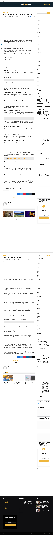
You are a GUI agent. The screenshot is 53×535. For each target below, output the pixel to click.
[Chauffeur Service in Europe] (19, 269)
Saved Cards (6, 509)
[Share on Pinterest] (33, 16)
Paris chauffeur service (9, 301)
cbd (44, 101)
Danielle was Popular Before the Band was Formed (12, 59)
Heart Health (39, 53)
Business (12, 1)
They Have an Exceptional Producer (10, 62)
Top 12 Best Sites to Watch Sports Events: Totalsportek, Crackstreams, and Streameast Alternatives (19, 219)
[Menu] (3, 1)
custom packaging (40, 105)
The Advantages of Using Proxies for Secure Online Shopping (29, 382)
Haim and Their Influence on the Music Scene (27, 361)
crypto (38, 102)
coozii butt (6, 16)
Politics (38, 70)
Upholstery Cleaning (40, 119)
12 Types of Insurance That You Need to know (45, 140)
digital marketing (47, 349)
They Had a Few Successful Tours (10, 61)
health (46, 111)
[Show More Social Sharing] (34, 16)
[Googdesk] (26, 4)
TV (37, 86)
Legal (38, 57)
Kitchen (38, 358)
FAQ (5, 507)
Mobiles (38, 305)
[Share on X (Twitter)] (31, 16)
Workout (38, 334)
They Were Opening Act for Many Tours (11, 67)
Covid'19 (38, 25)
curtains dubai (46, 102)
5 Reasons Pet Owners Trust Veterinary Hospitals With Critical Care (44, 506)
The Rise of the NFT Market (45, 144)
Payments (5, 508)
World (38, 93)
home (42, 355)
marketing (48, 115)
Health (23, 1)
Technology (38, 82)
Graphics (38, 45)
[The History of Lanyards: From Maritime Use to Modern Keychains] (8, 378)
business (48, 99)
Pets (37, 69)
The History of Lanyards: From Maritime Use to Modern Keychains (8, 382)
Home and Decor (28, 1)
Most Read (38, 64)
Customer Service (6, 503)
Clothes (38, 24)
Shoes (38, 74)
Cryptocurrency (39, 27)
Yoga (38, 363)
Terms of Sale (6, 502)
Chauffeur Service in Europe (14, 198)
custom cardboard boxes (46, 104)
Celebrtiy (38, 264)
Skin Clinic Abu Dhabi (40, 118)
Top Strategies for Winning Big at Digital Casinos (30, 218)
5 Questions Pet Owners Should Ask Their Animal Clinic (45, 510)
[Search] (49, 1)
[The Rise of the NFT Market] (39, 144)
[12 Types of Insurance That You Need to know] (39, 140)
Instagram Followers (40, 114)
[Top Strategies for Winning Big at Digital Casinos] (30, 214)
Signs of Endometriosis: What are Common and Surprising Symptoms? (44, 200)
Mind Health (38, 61)
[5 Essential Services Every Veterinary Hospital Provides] (38, 502)
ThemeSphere (13, 533)
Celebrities (38, 20)
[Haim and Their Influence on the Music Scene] (19, 27)
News (19, 1)
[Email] (1, 48)
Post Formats (39, 72)
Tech (16, 1)
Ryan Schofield (41, 189)
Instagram (45, 355)
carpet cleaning (40, 101)
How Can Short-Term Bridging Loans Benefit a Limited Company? (19, 382)
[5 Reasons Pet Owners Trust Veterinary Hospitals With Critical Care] (38, 506)
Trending (38, 85)
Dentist (43, 349)
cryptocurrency (42, 102)
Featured (38, 36)
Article (38, 260)
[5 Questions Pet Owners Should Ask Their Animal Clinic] (38, 510)
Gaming (38, 44)
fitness (39, 111)
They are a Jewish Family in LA (9, 58)
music (38, 117)
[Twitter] (1, 42)
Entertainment (5, 12)
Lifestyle (34, 1)
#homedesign (39, 98)
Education (38, 32)
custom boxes (40, 104)
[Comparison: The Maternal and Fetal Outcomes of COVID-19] (43, 170)
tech (47, 118)
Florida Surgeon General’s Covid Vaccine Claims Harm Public (44, 188)
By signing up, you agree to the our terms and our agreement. (44, 221)
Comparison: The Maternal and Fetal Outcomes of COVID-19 (44, 175)
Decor (38, 28)
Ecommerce (38, 31)
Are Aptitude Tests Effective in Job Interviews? (27, 198)
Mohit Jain (6, 259)
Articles (39, 342)
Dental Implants (39, 349)
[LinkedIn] (1, 44)
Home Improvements (40, 56)
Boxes (45, 342)
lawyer (41, 115)
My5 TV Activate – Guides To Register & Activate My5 (46, 148)
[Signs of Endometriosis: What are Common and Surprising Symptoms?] (43, 194)
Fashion (38, 1)
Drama (38, 29)
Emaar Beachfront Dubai (43, 108)
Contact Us (44, 1)
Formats (43, 111)
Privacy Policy (45, 220)
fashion (45, 109)
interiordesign (46, 114)
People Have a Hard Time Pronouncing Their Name (12, 60)
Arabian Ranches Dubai (45, 98)
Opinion (38, 68)
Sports (38, 78)
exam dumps (39, 109)
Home (8, 1)
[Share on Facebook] (30, 16)
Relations (38, 73)
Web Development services (46, 119)
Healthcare (39, 355)
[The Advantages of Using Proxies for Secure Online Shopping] (30, 378)
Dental (44, 105)
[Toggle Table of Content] (19, 57)
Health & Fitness (39, 52)
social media (44, 118)
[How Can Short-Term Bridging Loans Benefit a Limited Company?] (19, 378)
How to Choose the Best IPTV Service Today (8, 218)
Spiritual (38, 77)
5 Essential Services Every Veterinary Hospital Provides (44, 502)
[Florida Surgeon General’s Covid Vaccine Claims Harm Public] (43, 182)
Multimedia (38, 65)
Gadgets (38, 41)
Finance (38, 37)
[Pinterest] (1, 46)
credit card (47, 101)
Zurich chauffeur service (18, 337)
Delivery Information (7, 504)
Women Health (39, 90)
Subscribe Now (47, 4)
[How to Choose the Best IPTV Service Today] (8, 214)
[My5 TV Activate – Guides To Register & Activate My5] (39, 148)
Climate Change (39, 23)
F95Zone (43, 109)
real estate (43, 117)
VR (37, 89)
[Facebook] (1, 40)
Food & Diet (38, 40)
